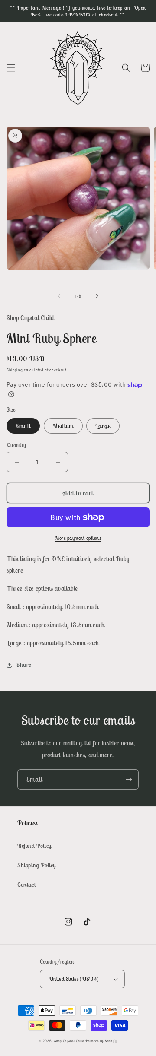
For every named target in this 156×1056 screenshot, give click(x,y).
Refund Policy (34, 846)
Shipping (14, 370)
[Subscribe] (128, 779)
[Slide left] (58, 295)
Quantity (16, 445)
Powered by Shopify (101, 1041)
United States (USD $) (74, 979)
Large (102, 426)
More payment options (78, 538)
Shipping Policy (36, 865)
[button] (10, 67)
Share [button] (23, 665)
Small (23, 426)
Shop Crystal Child (69, 1041)
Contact (26, 884)
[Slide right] (97, 295)
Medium (63, 426)
